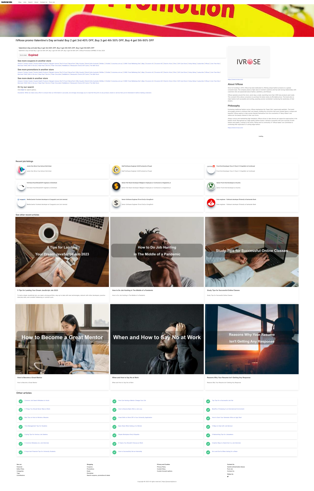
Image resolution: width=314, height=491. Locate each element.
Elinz (175, 63)
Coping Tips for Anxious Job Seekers (36, 434)
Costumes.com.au (117, 63)
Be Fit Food (64, 63)
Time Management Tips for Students (36, 426)
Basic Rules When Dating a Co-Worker (130, 426)
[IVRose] (262, 61)
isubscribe (200, 63)
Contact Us (43, 2)
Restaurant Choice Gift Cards (80, 65)
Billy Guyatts (80, 63)
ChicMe (107, 63)
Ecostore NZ (159, 63)
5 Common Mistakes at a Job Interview (37, 443)
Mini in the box (33, 65)
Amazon (20, 63)
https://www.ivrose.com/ (235, 79)
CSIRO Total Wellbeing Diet (132, 63)
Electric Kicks (168, 63)
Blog (19, 2)
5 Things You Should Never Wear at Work (37, 409)
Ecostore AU (150, 63)
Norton (48, 65)
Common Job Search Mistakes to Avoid (37, 400)
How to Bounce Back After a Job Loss (130, 409)
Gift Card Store (183, 63)
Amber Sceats (28, 63)
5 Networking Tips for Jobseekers (222, 434)
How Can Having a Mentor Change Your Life (132, 400)
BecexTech (72, 63)
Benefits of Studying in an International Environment (228, 409)
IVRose (207, 63)
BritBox (102, 63)
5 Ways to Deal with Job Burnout (222, 426)
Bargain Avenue (54, 63)
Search (30, 2)
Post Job (52, 2)
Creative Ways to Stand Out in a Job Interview (226, 443)
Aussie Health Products (41, 63)
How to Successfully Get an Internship (130, 451)
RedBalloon (66, 65)
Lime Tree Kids (215, 63)
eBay (143, 63)
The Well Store (94, 65)
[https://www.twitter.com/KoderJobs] (262, 476)
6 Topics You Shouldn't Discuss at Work (130, 443)
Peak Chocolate (56, 65)
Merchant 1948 (22, 65)
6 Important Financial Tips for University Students (40, 451)
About (36, 2)
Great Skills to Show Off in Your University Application (135, 417)
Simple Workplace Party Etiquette (128, 434)
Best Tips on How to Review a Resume (36, 417)
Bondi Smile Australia (92, 63)
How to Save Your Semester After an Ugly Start (227, 417)
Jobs (24, 2)
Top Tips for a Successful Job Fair (222, 400)
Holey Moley (192, 63)
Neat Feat (42, 65)
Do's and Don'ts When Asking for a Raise (224, 451)
